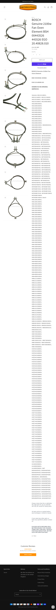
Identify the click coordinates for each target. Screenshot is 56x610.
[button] (4, 7)
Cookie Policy (41, 582)
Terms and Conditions (43, 585)
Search (5, 572)
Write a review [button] (28, 554)
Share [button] (34, 536)
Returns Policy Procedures (44, 572)
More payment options (42, 67)
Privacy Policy (41, 579)
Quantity (34, 51)
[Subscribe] (40, 594)
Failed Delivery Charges (43, 576)
